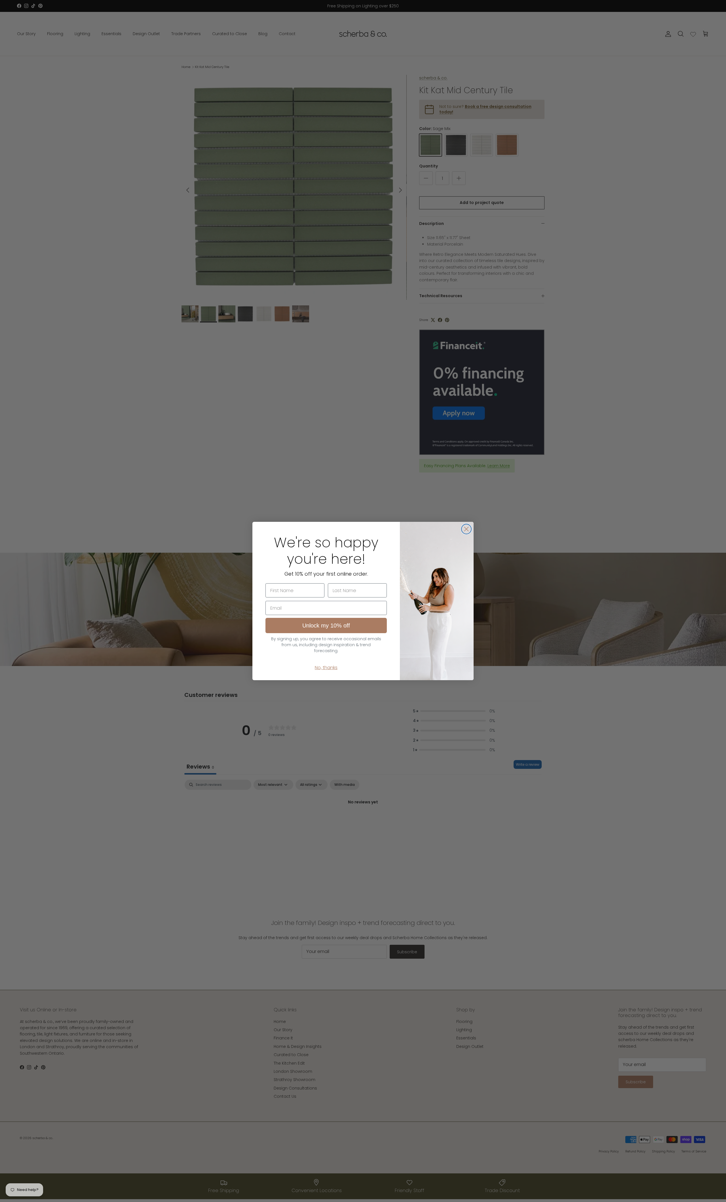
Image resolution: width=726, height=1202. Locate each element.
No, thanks (326, 667)
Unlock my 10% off (326, 625)
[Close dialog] (466, 529)
